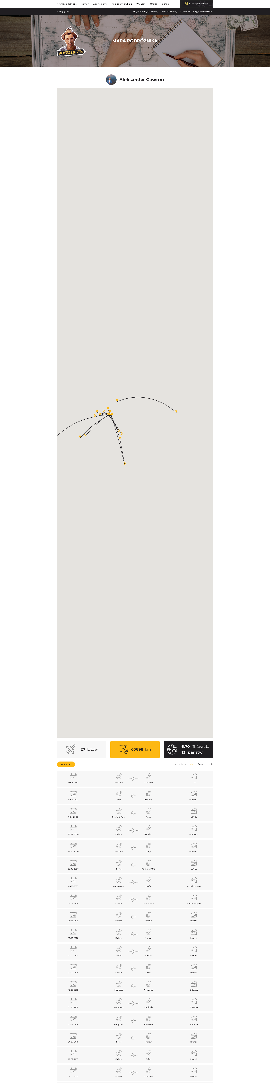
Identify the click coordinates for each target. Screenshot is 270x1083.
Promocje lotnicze (67, 4)
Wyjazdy (141, 4)
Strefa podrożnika (199, 3)
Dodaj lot (66, 764)
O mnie (166, 4)
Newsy (85, 4)
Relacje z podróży (169, 12)
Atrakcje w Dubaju (122, 4)
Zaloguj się (63, 11)
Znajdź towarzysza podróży (145, 12)
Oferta (153, 4)
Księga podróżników (202, 12)
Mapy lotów (185, 12)
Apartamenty (100, 4)
